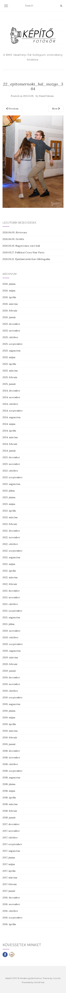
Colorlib (57, 978)
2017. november (11, 830)
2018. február (10, 810)
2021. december (11, 590)
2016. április (9, 924)
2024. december (11, 390)
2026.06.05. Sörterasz (15, 232)
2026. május (9, 290)
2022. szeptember (13, 550)
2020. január (9, 670)
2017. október (10, 837)
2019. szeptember (13, 697)
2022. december (11, 530)
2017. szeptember (12, 844)
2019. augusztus (11, 704)
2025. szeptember (13, 343)
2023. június (9, 497)
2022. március (10, 577)
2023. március (10, 517)
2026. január (9, 317)
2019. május (9, 717)
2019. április (9, 724)
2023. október (10, 470)
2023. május (9, 504)
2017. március (10, 877)
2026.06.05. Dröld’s (13, 239)
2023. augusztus (11, 484)
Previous (13, 108)
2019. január (9, 744)
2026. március (10, 303)
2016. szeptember (13, 917)
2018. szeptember (13, 770)
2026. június (9, 283)
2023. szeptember (13, 477)
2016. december (11, 897)
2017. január (9, 890)
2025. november (11, 330)
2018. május (9, 790)
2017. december (11, 824)
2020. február (10, 664)
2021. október (10, 604)
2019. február (10, 737)
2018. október (10, 764)
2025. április (9, 363)
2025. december (11, 323)
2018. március (10, 804)
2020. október (10, 637)
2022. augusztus (11, 557)
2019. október (10, 690)
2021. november (11, 597)
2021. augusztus (11, 617)
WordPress (39, 982)
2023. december (11, 457)
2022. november (11, 537)
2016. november (11, 904)
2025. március (10, 370)
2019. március (10, 730)
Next (55, 108)
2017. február (10, 884)
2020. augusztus (12, 650)
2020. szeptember (13, 644)
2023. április (9, 510)
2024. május (9, 424)
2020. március (10, 657)
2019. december (11, 677)
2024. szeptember (13, 410)
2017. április (9, 870)
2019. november (11, 684)
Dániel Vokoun (46, 96)
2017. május (9, 864)
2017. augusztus (11, 850)
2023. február (10, 524)
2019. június (9, 710)
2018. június (9, 784)
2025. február (10, 377)
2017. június (9, 857)
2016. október (10, 910)
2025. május (9, 357)
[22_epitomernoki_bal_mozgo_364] (33, 161)
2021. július (9, 624)
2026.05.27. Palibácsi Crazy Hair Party (23, 252)
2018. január (9, 817)
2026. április (9, 297)
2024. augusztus (11, 417)
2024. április (9, 430)
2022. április (9, 570)
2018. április (9, 797)
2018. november (11, 757)
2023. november (11, 464)
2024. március (10, 437)
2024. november (11, 397)
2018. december (11, 750)
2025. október (10, 337)
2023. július (9, 490)
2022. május (9, 564)
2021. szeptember (12, 610)
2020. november (11, 630)
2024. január (9, 450)
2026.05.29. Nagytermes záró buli (21, 245)
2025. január (9, 384)
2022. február (10, 584)
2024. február (10, 444)
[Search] (61, 5)
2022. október (10, 544)
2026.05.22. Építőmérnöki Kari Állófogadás (26, 259)
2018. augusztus (11, 777)
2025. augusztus (11, 350)
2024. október (10, 404)
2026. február (10, 310)
